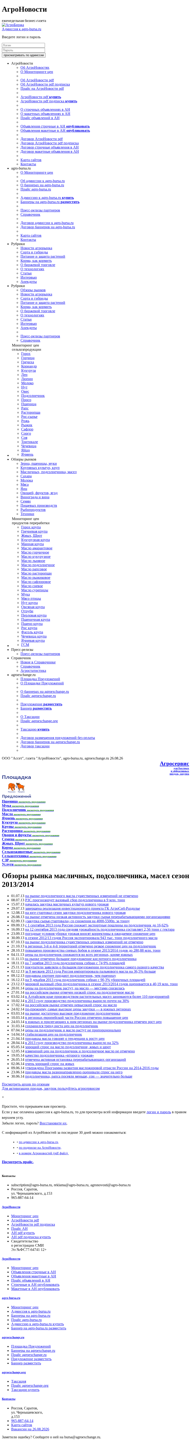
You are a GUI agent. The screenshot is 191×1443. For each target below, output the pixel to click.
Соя (24, 438)
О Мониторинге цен (36, 72)
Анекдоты (28, 282)
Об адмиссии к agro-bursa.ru (42, 181)
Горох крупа (31, 527)
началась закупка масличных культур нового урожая (67, 904)
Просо (26, 400)
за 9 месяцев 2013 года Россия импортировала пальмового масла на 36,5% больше (90, 971)
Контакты (28, 164)
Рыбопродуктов (33, 510)
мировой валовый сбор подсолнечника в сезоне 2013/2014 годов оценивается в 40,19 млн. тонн (101, 984)
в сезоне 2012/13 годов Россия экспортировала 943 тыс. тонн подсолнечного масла (91, 938)
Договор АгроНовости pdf (41, 139)
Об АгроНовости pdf (37, 80)
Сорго (26, 433)
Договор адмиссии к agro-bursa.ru (47, 223)
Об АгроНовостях (34, 67)
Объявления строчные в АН (55, 126)
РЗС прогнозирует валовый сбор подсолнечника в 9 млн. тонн (75, 900)
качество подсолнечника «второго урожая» (59, 1055)
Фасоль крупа (32, 632)
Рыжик (26, 425)
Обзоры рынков (33, 290)
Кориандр (29, 366)
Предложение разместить (31, 1359)
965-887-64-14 (22, 1421)
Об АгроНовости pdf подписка (45, 84)
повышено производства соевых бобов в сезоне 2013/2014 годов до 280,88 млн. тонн (92, 950)
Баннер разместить (26, 1363)
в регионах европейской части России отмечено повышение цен (76, 1018)
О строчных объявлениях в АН (45, 109)
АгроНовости (11, 1207)
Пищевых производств (38, 505)
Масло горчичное (35, 552)
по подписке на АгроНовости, (40, 1147)
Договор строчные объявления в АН (49, 147)
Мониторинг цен (24, 1216)
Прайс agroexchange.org (39, 721)
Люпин (27, 379)
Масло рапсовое (34, 569)
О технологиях (32, 269)
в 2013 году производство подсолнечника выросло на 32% (72, 1043)
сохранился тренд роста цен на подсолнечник (61, 1026)
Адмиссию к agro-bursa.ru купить (37, 1324)
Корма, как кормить (36, 261)
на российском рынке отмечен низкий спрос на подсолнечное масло (79, 992)
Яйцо (25, 450)
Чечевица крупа (34, 636)
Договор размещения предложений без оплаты (57, 738)
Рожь (25, 421)
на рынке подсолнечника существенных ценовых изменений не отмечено (84, 942)
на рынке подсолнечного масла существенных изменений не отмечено (81, 896)
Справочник (30, 214)
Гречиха (27, 362)
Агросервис (174, 763)
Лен (24, 375)
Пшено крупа (32, 624)
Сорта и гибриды (34, 252)
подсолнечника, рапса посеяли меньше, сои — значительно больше (78, 1076)
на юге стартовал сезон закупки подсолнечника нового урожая (75, 913)
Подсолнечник (33, 396)
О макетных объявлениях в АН (45, 114)
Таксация (18, 1381)
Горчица (27, 358)
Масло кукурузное (36, 556)
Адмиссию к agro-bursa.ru (47, 198)
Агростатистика (33, 671)
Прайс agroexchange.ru (38, 696)
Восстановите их (53, 1123)
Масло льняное (33, 561)
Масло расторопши (36, 573)
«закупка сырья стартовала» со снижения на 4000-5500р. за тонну (77, 921)
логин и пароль (159, 1112)
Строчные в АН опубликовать (35, 1285)
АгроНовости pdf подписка (48, 101)
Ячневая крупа (33, 640)
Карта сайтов (30, 160)
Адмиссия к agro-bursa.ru (21, 29)
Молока (26, 480)
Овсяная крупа (33, 607)
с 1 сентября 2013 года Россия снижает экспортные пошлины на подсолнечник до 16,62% (96, 925)
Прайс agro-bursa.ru (35, 189)
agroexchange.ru (13, 1337)
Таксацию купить (25, 1390)
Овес (25, 391)
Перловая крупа (34, 615)
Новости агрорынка (36, 248)
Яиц (23, 489)
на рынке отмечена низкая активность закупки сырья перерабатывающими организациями (97, 917)
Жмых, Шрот (31, 536)
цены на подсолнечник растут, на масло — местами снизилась (75, 988)
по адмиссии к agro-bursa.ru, (39, 1142)
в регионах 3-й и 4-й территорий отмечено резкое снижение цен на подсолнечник (90, 946)
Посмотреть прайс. (18, 1162)
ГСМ (25, 645)
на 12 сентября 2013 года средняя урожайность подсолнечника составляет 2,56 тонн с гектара (99, 929)
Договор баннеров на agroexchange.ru (50, 742)
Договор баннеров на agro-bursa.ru (47, 227)
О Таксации (30, 717)
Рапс (25, 408)
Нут (24, 387)
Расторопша (30, 412)
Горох (26, 354)
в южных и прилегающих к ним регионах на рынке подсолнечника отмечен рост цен (93, 1022)
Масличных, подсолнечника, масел (48, 472)
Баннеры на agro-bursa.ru (49, 202)
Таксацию (34, 729)
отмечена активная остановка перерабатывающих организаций (75, 1059)
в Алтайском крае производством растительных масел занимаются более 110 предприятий (97, 997)
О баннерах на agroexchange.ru (44, 692)
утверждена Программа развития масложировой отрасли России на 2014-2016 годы (92, 1068)
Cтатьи (26, 273)
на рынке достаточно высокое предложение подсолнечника (72, 1013)
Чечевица (28, 446)
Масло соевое (32, 586)
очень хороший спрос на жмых (49, 1064)
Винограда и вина (34, 497)
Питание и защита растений (42, 256)
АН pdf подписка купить (31, 1237)
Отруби (27, 611)
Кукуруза (28, 370)
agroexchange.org (14, 1372)
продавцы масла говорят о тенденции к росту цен (65, 1039)
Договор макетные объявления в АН (49, 151)
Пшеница (28, 404)
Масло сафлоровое (36, 582)
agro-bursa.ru (11, 1298)
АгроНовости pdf (40, 97)
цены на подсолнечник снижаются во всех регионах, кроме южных (79, 955)
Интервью (28, 277)
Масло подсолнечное (38, 565)
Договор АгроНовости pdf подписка (49, 143)
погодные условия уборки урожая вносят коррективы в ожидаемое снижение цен (90, 934)
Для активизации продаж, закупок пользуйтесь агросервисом (51, 1088)
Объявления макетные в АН (55, 130)
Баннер (36, 708)
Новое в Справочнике (38, 662)
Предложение (41, 704)
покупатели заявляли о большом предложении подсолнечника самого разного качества (94, 967)
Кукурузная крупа (35, 540)
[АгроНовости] (13, 25)
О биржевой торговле (37, 265)
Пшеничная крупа (35, 619)
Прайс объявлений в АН (40, 118)
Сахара (26, 476)
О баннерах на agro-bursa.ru (42, 185)
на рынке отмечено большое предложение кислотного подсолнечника (80, 959)
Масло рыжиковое (35, 577)
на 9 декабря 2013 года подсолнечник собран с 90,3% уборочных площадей (85, 980)
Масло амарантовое (36, 548)
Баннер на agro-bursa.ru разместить (38, 1328)
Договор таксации (35, 746)
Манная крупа (32, 544)
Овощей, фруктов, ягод (39, 493)
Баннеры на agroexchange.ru (33, 1351)
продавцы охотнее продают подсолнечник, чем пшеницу (70, 976)
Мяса (24, 484)
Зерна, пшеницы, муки (38, 463)
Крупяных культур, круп (40, 468)
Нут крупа (29, 603)
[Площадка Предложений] (16, 797)
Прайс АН (19, 1229)
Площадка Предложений (40, 679)
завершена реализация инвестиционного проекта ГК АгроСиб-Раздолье (82, 908)
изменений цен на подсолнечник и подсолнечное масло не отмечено (80, 1051)
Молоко (27, 383)
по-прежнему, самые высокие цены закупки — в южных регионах (78, 1009)
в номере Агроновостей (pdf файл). (44, 1153)
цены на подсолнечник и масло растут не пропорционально (73, 1030)
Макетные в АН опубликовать (35, 1289)
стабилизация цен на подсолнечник (53, 1034)
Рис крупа (29, 628)
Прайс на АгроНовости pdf (42, 88)
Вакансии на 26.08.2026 (30, 1429)
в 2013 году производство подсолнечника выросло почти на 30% (77, 1001)
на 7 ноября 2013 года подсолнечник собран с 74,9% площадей (75, 963)
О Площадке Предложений (42, 683)
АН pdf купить (23, 1233)
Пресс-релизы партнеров (40, 210)
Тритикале (29, 442)
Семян (25, 501)
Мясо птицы (31, 598)
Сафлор (27, 429)
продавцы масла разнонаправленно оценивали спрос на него (74, 1072)
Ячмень (27, 454)
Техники (27, 514)
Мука (25, 594)
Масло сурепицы (34, 590)
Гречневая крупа (34, 531)
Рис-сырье (29, 417)
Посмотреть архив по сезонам (25, 1084)
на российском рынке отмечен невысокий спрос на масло (71, 1005)
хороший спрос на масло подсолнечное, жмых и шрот (68, 1047)
